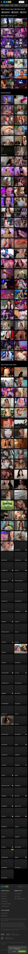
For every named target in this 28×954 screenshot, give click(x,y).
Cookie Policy (17, 948)
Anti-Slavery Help (5, 906)
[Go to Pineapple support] (2, 938)
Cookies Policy (4, 901)
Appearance (6, 12)
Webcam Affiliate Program (19, 898)
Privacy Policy (4, 893)
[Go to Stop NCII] (9, 938)
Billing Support (4, 915)
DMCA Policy (4, 898)
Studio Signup (17, 896)
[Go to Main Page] (8, 1)
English (21, 886)
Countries (16, 12)
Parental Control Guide (6, 903)
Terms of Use (4, 896)
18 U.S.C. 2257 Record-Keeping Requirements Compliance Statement (13, 943)
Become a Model (17, 893)
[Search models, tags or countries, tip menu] (26, 5)
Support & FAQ (4, 913)
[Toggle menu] (1, 2)
